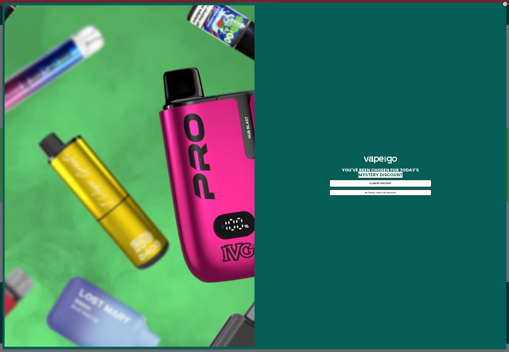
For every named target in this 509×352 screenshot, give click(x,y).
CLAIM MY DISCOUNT (380, 183)
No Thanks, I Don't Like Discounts (380, 193)
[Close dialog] (505, 4)
